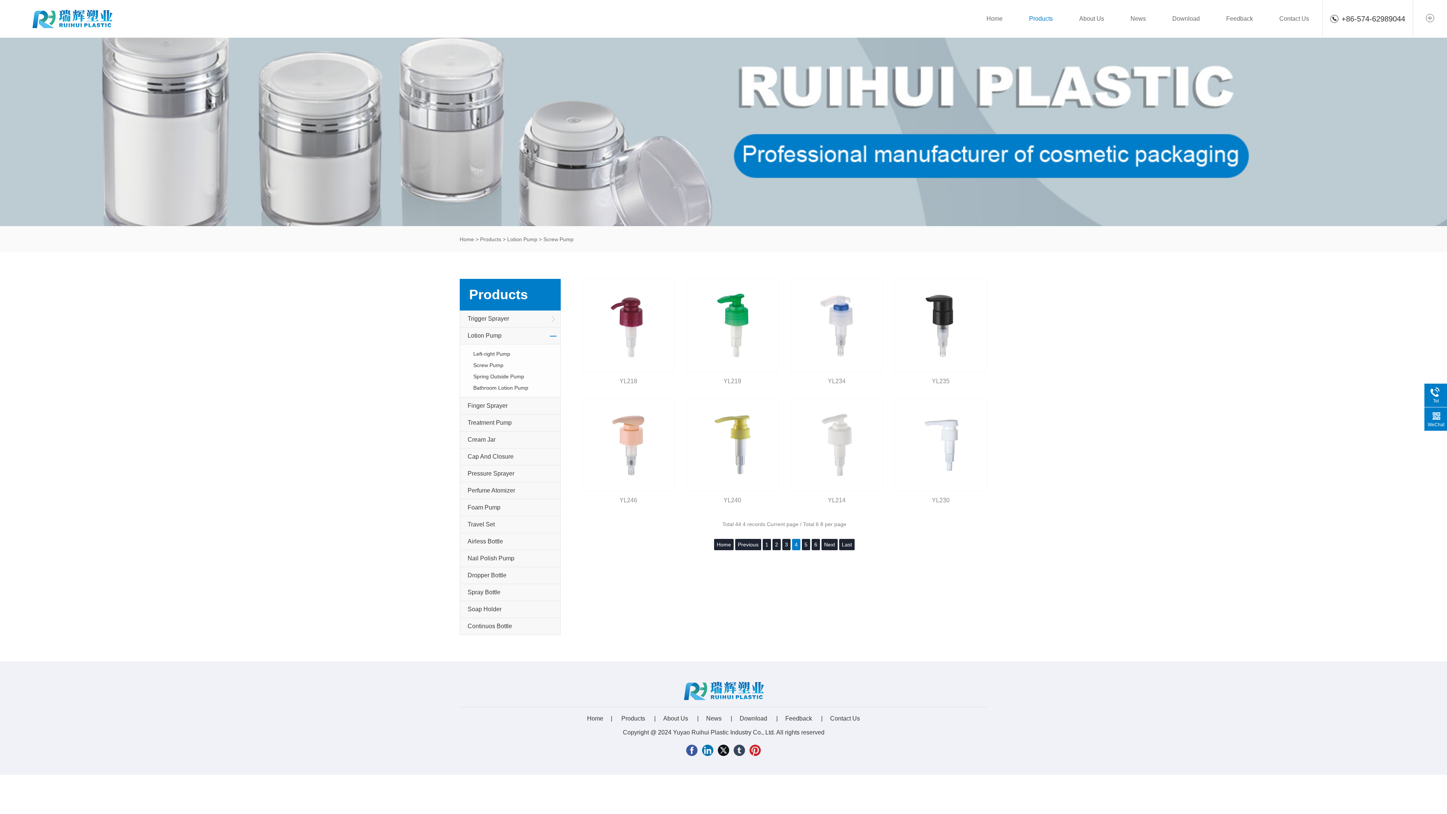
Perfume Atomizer (491, 490)
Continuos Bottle (490, 626)
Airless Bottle (485, 541)
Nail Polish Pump (491, 558)
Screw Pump (558, 239)
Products (1041, 18)
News (1138, 18)
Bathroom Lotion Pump (500, 388)
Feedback (1239, 18)
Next (829, 545)
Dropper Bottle (487, 575)
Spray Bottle (484, 592)
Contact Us (1294, 18)
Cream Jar (482, 439)
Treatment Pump (490, 422)
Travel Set (481, 524)
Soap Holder (485, 609)
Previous (748, 545)
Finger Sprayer (488, 405)
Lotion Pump (522, 239)
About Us (1091, 18)
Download (1186, 18)
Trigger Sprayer (488, 318)
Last (847, 545)
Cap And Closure (491, 456)
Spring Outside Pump (498, 376)
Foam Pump (484, 507)
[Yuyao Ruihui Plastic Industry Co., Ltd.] (72, 18)
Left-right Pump (491, 354)
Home (995, 18)
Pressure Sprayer (491, 473)
